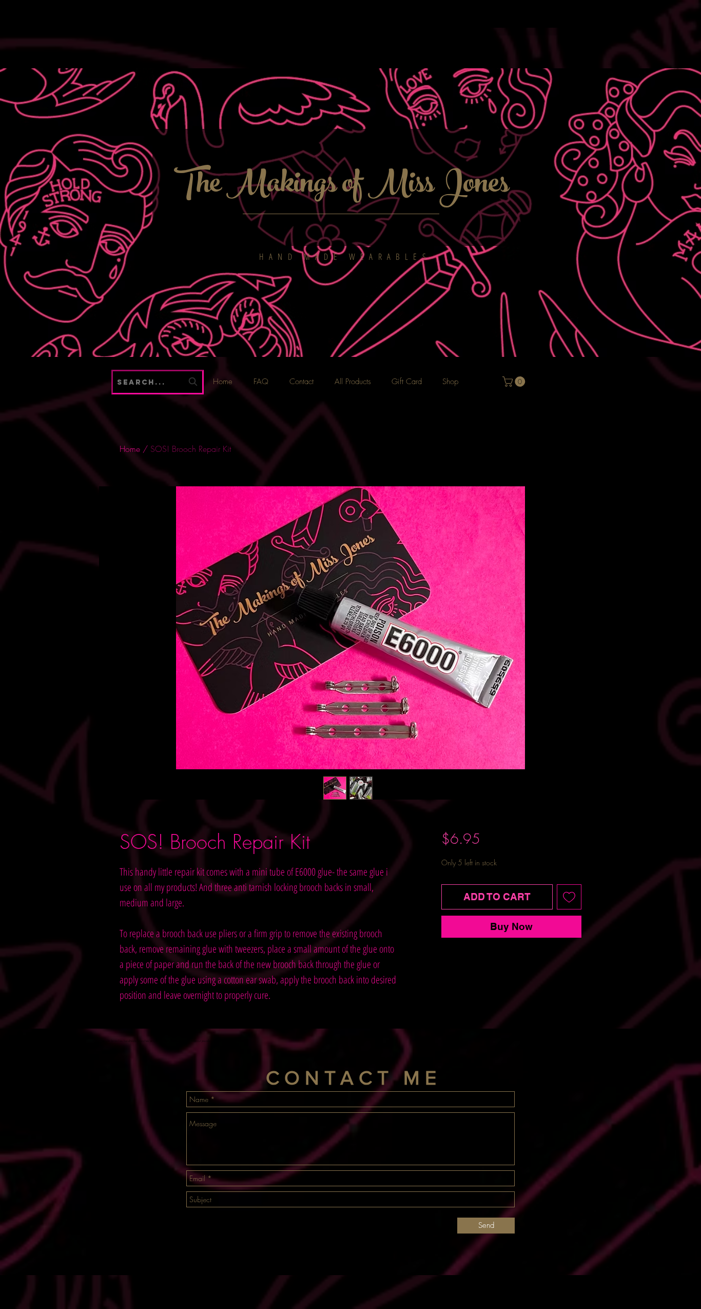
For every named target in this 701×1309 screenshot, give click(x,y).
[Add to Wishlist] (569, 896)
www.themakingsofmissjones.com (231, 10)
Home (130, 448)
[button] (515, 381)
